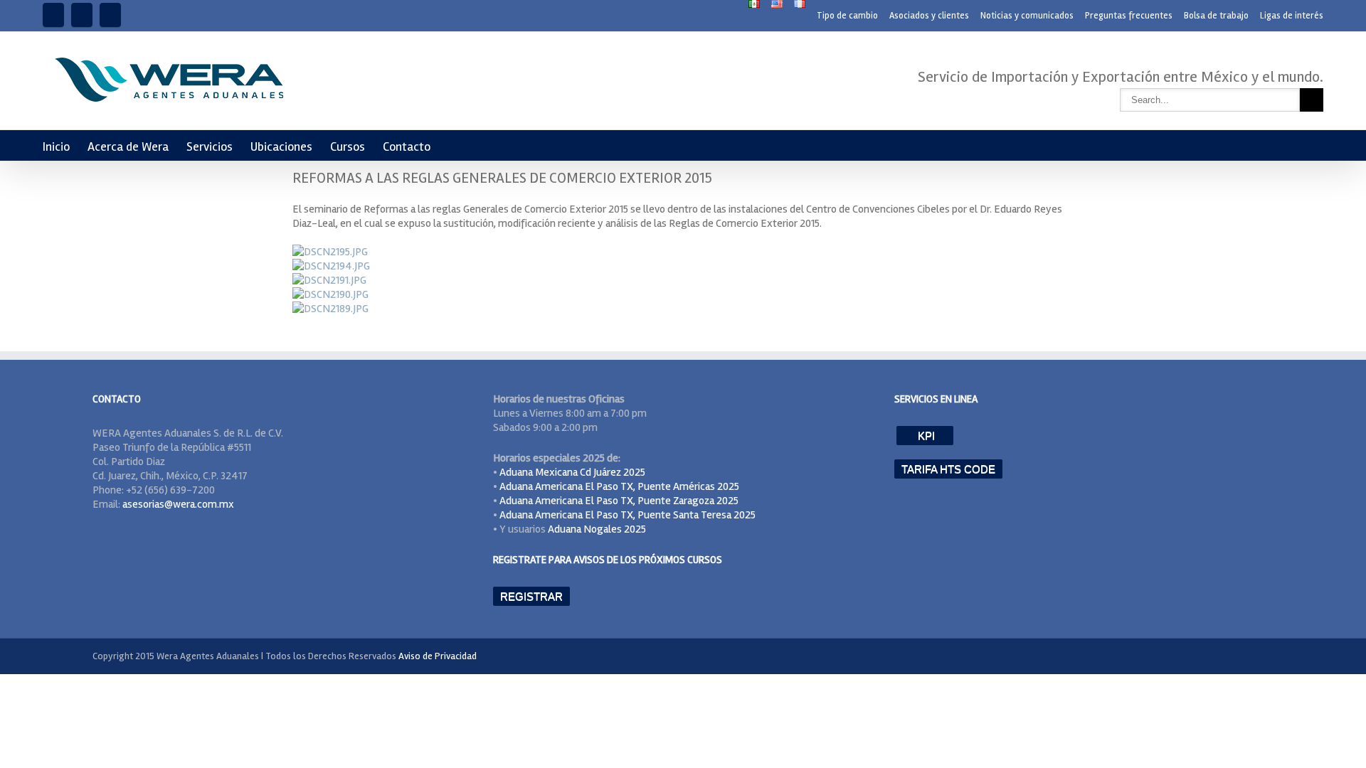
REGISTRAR (531, 596)
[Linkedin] (81, 15)
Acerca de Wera (128, 146)
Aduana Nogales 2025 (597, 529)
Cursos (347, 146)
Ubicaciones (281, 146)
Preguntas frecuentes (1128, 15)
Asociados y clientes (929, 15)
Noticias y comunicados (1027, 15)
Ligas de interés (1291, 15)
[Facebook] (53, 15)
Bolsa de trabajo (1216, 15)
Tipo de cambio (847, 15)
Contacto (406, 146)
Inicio (56, 146)
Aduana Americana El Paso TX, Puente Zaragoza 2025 (618, 501)
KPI (925, 436)
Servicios (209, 146)
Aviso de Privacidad (437, 656)
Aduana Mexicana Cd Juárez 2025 (572, 472)
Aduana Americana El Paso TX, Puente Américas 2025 (619, 486)
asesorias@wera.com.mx (178, 504)
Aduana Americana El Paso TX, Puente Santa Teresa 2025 (627, 515)
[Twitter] (110, 15)
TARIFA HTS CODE (948, 469)
